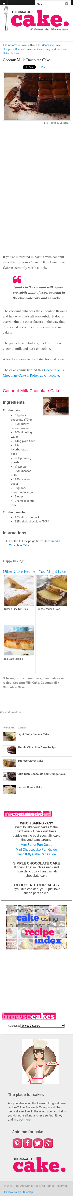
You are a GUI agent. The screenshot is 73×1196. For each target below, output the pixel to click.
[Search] (67, 4)
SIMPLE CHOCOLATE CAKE (36, 863)
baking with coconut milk (23, 678)
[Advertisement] (36, 192)
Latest (22, 727)
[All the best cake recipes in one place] (36, 29)
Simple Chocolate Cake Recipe (36, 747)
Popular (8, 727)
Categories (14, 1025)
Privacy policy (12, 1192)
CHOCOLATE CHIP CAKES (36, 885)
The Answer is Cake (15, 45)
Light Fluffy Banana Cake (33, 734)
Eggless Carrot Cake (30, 760)
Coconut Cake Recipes (28, 49)
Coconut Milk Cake (26, 682)
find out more (22, 1119)
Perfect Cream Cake (29, 787)
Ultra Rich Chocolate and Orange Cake (41, 773)
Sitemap (28, 1192)
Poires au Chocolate (44, 375)
